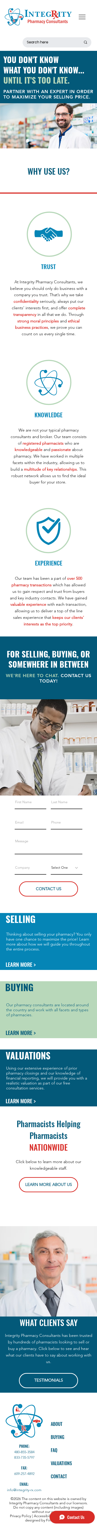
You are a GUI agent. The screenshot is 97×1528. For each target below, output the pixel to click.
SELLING (20, 919)
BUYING (19, 987)
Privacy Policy (20, 1516)
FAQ (54, 1450)
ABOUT (56, 1423)
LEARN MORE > (21, 964)
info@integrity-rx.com (24, 1490)
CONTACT (59, 1476)
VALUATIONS (28, 1055)
